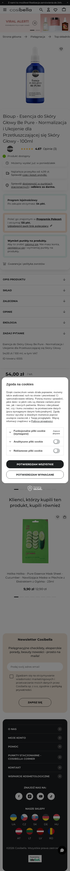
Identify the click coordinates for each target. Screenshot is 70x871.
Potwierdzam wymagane (35, 474)
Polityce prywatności (42, 421)
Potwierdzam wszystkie (35, 464)
